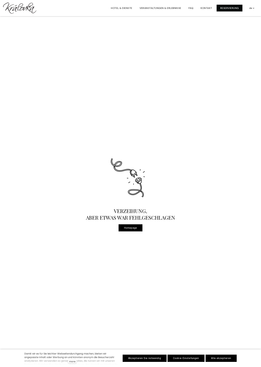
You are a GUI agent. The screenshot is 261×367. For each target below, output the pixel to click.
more (72, 361)
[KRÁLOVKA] (19, 8)
